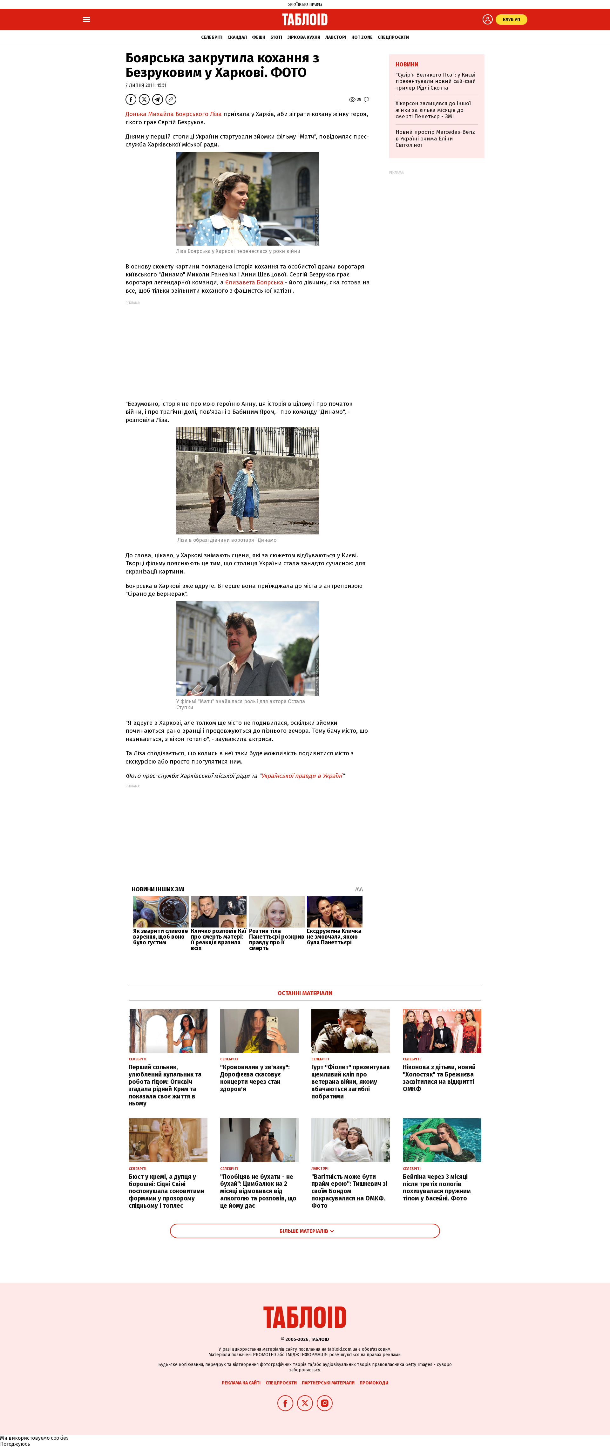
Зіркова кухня (303, 37)
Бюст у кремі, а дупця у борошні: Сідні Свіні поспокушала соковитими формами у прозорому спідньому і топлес (166, 1191)
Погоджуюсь (15, 1444)
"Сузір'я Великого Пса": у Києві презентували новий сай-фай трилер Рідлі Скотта (436, 81)
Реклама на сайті (241, 1383)
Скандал (237, 37)
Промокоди (374, 1383)
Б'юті (276, 37)
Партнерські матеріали (328, 1383)
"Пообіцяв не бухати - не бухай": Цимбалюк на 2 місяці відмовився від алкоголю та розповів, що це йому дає (258, 1191)
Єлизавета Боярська (254, 282)
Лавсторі (335, 37)
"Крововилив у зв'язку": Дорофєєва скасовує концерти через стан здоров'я (255, 1077)
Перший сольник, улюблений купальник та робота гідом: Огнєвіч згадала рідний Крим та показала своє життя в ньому (165, 1085)
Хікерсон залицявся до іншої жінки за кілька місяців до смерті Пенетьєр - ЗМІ (433, 110)
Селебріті (211, 37)
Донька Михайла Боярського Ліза (173, 114)
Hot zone (362, 37)
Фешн (258, 37)
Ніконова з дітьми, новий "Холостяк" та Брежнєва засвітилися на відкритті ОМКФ (439, 1077)
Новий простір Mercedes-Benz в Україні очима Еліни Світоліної (435, 138)
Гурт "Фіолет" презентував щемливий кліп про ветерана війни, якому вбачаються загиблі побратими (350, 1081)
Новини (407, 64)
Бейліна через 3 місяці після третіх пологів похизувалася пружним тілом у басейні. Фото (437, 1187)
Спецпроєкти (393, 37)
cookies (60, 1438)
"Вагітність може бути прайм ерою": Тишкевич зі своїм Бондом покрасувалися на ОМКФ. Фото (349, 1191)
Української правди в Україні (301, 775)
